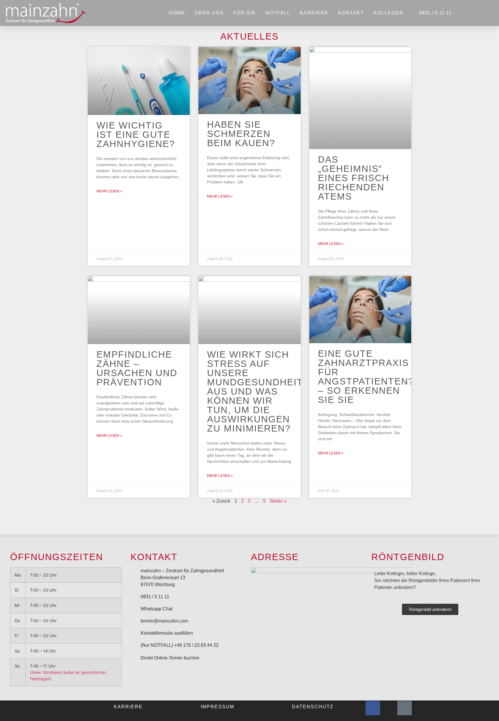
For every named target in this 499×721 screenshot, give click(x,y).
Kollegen (388, 12)
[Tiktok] (404, 708)
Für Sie (244, 12)
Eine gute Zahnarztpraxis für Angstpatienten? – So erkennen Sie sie (366, 376)
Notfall (277, 12)
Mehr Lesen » (109, 191)
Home (177, 12)
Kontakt (351, 12)
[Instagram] (388, 708)
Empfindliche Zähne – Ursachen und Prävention (136, 368)
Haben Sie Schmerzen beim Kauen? (241, 133)
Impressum (217, 706)
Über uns (209, 12)
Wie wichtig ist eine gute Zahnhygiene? (135, 134)
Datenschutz (313, 706)
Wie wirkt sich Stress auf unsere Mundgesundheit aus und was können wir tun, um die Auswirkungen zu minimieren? (255, 391)
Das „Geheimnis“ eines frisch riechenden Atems (353, 178)
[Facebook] (373, 708)
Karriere (314, 12)
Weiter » (278, 501)
